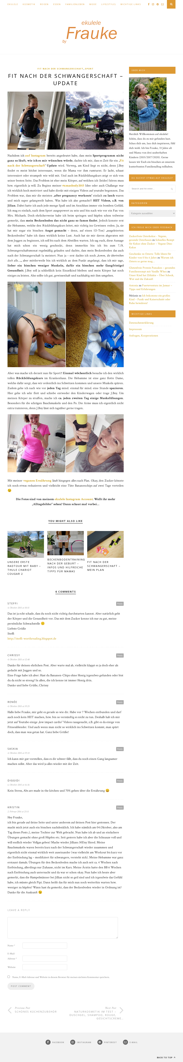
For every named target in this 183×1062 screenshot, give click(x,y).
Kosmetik (29, 4)
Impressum (135, 329)
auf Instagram (35, 155)
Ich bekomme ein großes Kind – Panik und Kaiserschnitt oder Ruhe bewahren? (149, 299)
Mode (93, 4)
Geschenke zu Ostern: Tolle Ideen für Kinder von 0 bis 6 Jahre (150, 256)
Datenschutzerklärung (141, 323)
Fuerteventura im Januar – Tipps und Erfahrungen (150, 287)
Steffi (13, 603)
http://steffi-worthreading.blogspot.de (32, 638)
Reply (120, 603)
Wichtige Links (130, 4)
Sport (89, 68)
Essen (57, 4)
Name (11, 945)
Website (12, 967)
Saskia (13, 748)
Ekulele (13, 4)
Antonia (133, 285)
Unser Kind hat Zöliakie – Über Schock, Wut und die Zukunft (151, 277)
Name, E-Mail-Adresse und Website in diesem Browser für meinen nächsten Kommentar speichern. (61, 977)
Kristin (14, 807)
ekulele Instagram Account (74, 499)
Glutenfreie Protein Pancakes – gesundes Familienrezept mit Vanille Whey (152, 269)
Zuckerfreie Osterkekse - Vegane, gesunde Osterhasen (148, 238)
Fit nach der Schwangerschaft (60, 68)
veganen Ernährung (37, 481)
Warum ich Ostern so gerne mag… (151, 259)
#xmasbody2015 (73, 185)
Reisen (44, 4)
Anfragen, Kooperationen (143, 336)
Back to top (165, 1057)
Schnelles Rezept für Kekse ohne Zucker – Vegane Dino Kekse (151, 243)
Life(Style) (108, 4)
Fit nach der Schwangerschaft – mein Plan (103, 566)
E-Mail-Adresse (12, 956)
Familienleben (75, 4)
